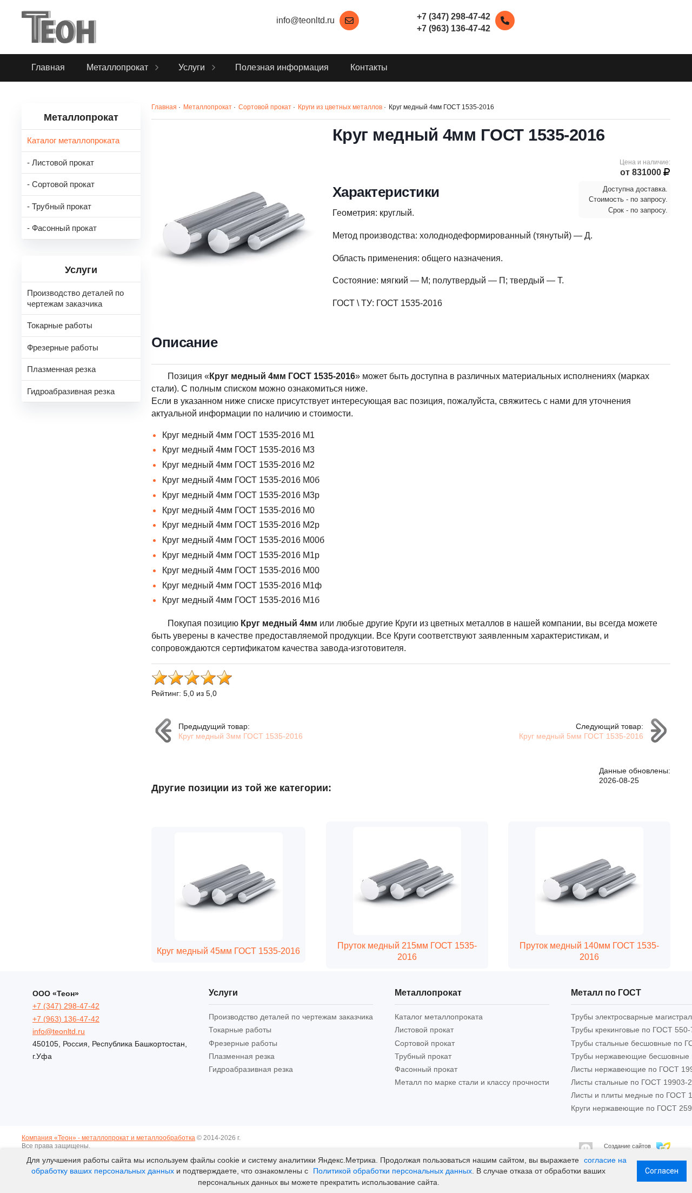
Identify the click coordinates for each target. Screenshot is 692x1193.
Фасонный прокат (426, 1069)
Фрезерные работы (243, 1043)
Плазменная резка (242, 1056)
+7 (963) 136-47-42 (65, 1019)
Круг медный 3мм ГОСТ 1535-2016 (240, 736)
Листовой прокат (424, 1029)
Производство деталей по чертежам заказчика (291, 1016)
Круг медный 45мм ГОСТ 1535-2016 (228, 951)
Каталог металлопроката (439, 1016)
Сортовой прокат (425, 1043)
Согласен (661, 1171)
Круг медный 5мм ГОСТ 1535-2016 (581, 736)
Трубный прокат (423, 1056)
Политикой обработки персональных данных (392, 1171)
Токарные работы (240, 1029)
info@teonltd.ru (305, 20)
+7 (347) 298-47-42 (65, 1006)
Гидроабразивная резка (251, 1069)
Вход (99, 1146)
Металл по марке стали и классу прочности (472, 1082)
